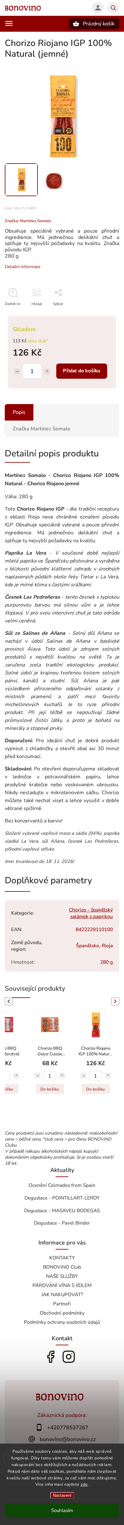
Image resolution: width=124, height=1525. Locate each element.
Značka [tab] (41, 428)
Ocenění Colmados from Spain (62, 1185)
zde (84, 1484)
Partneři (62, 1303)
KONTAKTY (62, 1257)
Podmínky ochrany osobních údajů (62, 1322)
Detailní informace (22, 267)
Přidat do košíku (81, 370)
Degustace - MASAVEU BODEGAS (62, 1210)
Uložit (56, 315)
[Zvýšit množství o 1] (47, 371)
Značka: (28, 220)
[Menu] (9, 23)
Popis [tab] (19, 412)
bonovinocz (68, 1356)
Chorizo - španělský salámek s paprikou (91, 913)
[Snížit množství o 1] (17, 371)
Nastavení (62, 1495)
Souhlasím (62, 1510)
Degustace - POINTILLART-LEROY (62, 1197)
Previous (7, 1001)
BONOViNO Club (62, 1267)
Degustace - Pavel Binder (62, 1222)
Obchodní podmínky (62, 1312)
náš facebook (50, 1356)
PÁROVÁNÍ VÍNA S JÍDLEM (62, 1285)
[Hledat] (113, 8)
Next (116, 1001)
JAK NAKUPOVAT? (62, 1294)
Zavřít (100, 315)
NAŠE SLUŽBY (62, 1276)
